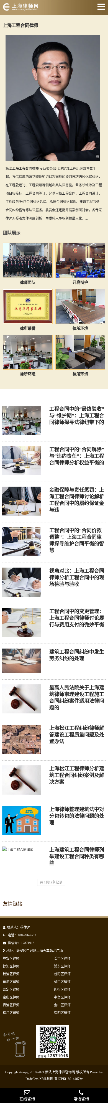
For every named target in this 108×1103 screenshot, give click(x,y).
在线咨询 (27, 1099)
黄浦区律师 (11, 982)
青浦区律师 (11, 1005)
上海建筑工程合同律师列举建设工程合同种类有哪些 (76, 856)
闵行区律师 (62, 990)
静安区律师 (11, 958)
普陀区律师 (62, 974)
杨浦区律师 (11, 974)
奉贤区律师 (62, 997)
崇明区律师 (62, 1013)
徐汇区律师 (11, 966)
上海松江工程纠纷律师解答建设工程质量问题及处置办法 (76, 734)
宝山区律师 (11, 997)
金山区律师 (62, 1005)
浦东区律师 (62, 966)
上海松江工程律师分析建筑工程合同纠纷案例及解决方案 (76, 775)
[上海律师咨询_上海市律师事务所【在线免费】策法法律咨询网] (24, 9)
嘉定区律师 (11, 990)
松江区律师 (11, 1013)
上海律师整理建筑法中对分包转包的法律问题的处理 (76, 816)
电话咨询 (81, 1099)
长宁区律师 (62, 958)
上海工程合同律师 (20, 25)
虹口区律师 (62, 982)
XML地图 (46, 1079)
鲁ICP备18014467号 (68, 1079)
